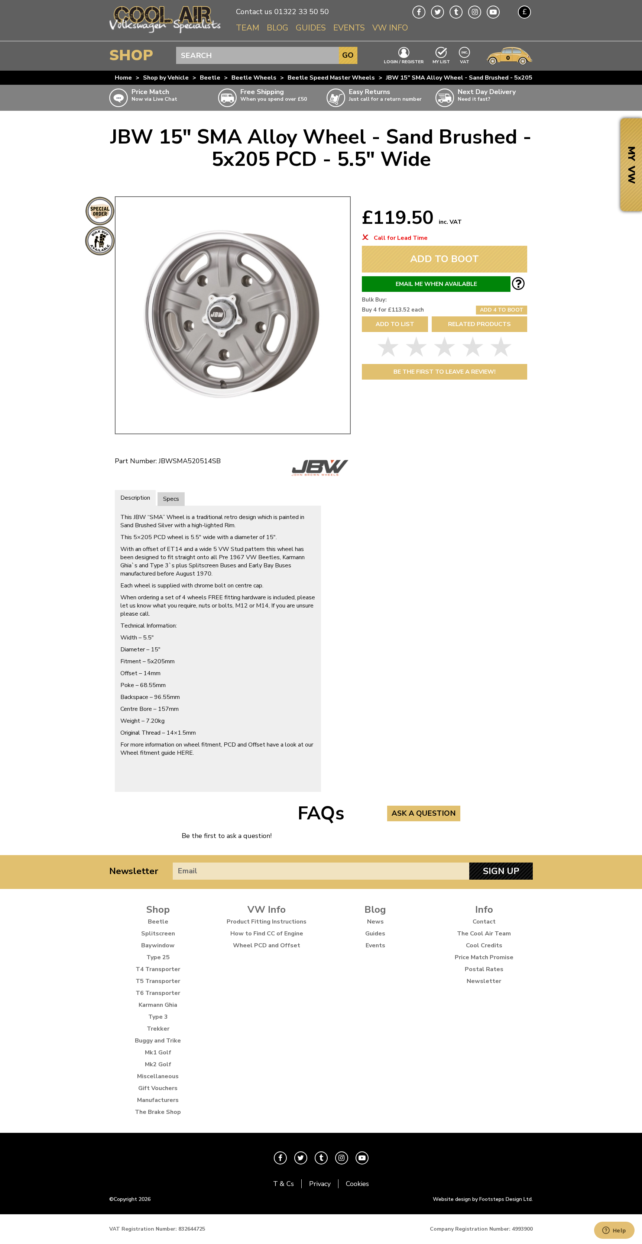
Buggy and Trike (158, 1041)
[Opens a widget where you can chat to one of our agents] (614, 1231)
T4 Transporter (158, 969)
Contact (484, 922)
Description (135, 498)
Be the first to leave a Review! (444, 372)
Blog (277, 27)
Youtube (493, 12)
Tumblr (456, 12)
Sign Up (501, 871)
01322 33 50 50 (301, 12)
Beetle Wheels (253, 78)
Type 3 (158, 1017)
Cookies (357, 1183)
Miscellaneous (158, 1076)
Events (349, 27)
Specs (171, 499)
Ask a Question (424, 813)
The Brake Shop (158, 1112)
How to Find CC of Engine (266, 933)
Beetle (210, 78)
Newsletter (133, 871)
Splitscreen (158, 933)
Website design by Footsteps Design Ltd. (483, 1199)
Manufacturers (158, 1100)
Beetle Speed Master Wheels (331, 78)
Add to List (395, 324)
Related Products (479, 324)
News (375, 922)
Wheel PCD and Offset (266, 945)
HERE (185, 753)
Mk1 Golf (158, 1052)
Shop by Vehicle (166, 78)
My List (441, 61)
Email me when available (436, 284)
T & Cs (283, 1183)
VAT (465, 61)
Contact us (254, 12)
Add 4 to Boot (501, 309)
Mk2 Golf (158, 1064)
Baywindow (158, 945)
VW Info (390, 27)
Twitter (437, 12)
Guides (311, 27)
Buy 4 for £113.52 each (393, 309)
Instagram (474, 12)
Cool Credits (484, 945)
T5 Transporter (158, 981)
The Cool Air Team (484, 933)
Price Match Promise (484, 957)
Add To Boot (444, 258)
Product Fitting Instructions (267, 922)
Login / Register (404, 61)
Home (123, 78)
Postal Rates (484, 969)
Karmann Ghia (158, 1005)
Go (348, 55)
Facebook (418, 12)
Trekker (158, 1029)
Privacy (320, 1183)
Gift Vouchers (158, 1088)
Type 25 (158, 957)
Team (247, 27)
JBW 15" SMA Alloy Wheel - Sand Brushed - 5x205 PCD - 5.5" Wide (483, 78)
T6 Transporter (158, 993)
